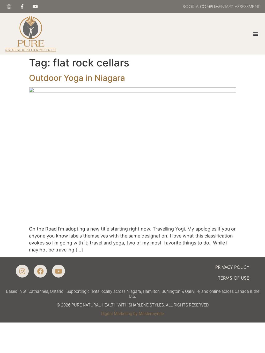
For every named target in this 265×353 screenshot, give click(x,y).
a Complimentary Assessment (227, 7)
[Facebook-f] (22, 6)
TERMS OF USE (233, 278)
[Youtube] (35, 6)
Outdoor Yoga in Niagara (77, 78)
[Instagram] (9, 6)
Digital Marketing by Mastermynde (132, 313)
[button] (255, 33)
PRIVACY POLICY (232, 267)
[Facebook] (40, 271)
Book (188, 7)
